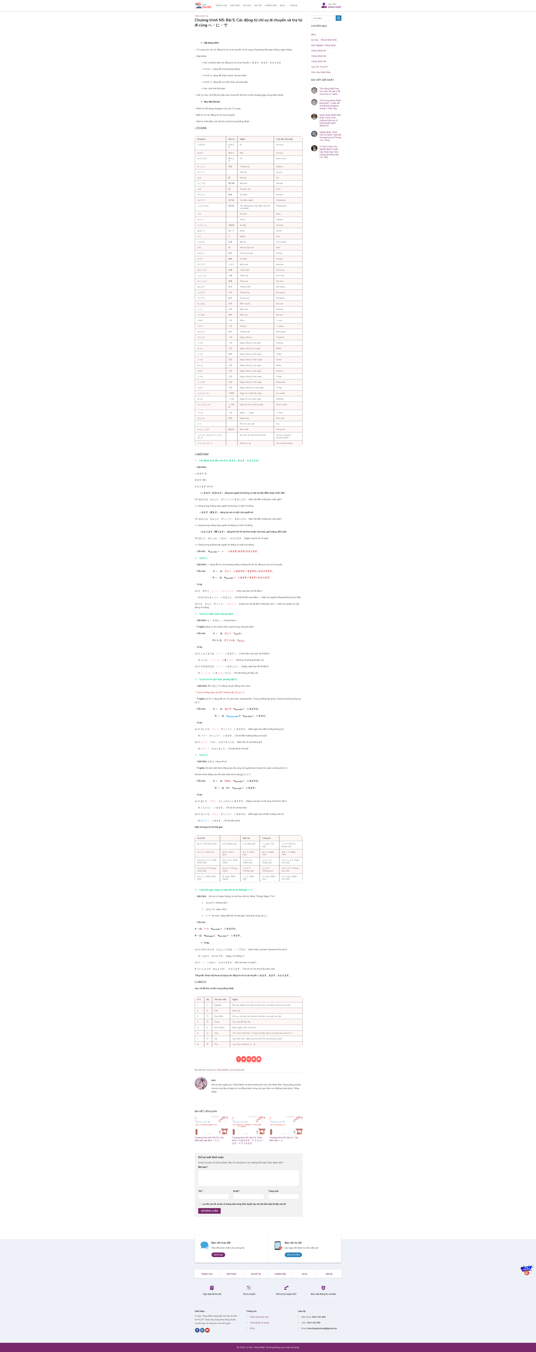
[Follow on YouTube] (207, 1330)
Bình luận (203, 1167)
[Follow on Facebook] (197, 1330)
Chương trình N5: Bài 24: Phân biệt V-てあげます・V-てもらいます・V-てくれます (247, 1140)
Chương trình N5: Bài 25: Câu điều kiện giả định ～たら (209, 1139)
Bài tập (258, 5)
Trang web (273, 1191)
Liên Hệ (293, 5)
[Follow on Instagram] (202, 1330)
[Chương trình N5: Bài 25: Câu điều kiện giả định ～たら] (211, 1125)
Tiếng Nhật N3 (318, 50)
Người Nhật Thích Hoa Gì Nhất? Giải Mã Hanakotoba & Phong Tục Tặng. (330, 136)
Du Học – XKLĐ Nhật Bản (324, 39)
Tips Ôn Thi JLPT (319, 66)
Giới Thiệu (235, 5)
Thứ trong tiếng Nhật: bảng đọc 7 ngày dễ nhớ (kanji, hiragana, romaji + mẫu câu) (330, 104)
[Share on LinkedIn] (259, 1059)
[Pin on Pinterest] (254, 1059)
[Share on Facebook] (238, 1059)
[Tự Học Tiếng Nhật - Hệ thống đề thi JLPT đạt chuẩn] (203, 5)
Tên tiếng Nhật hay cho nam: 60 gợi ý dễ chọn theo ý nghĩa (329, 91)
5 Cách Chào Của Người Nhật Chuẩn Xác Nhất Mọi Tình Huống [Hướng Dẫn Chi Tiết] (329, 152)
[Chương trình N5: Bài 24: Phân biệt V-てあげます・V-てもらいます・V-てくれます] (248, 1125)
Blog (282, 5)
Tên (200, 1191)
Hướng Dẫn (271, 5)
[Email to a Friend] (249, 1059)
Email (236, 1191)
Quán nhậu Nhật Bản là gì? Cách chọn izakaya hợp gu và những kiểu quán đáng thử (330, 120)
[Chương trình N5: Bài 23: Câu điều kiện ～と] (285, 1125)
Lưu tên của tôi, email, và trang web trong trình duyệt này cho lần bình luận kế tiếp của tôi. (244, 1204)
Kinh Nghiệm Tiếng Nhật (323, 45)
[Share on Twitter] (243, 1059)
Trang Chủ (221, 5)
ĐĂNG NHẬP (334, 7)
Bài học (247, 5)
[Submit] (338, 18)
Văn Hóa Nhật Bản (321, 72)
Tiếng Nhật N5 (201, 16)
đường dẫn (239, 1070)
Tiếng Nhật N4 (318, 56)
